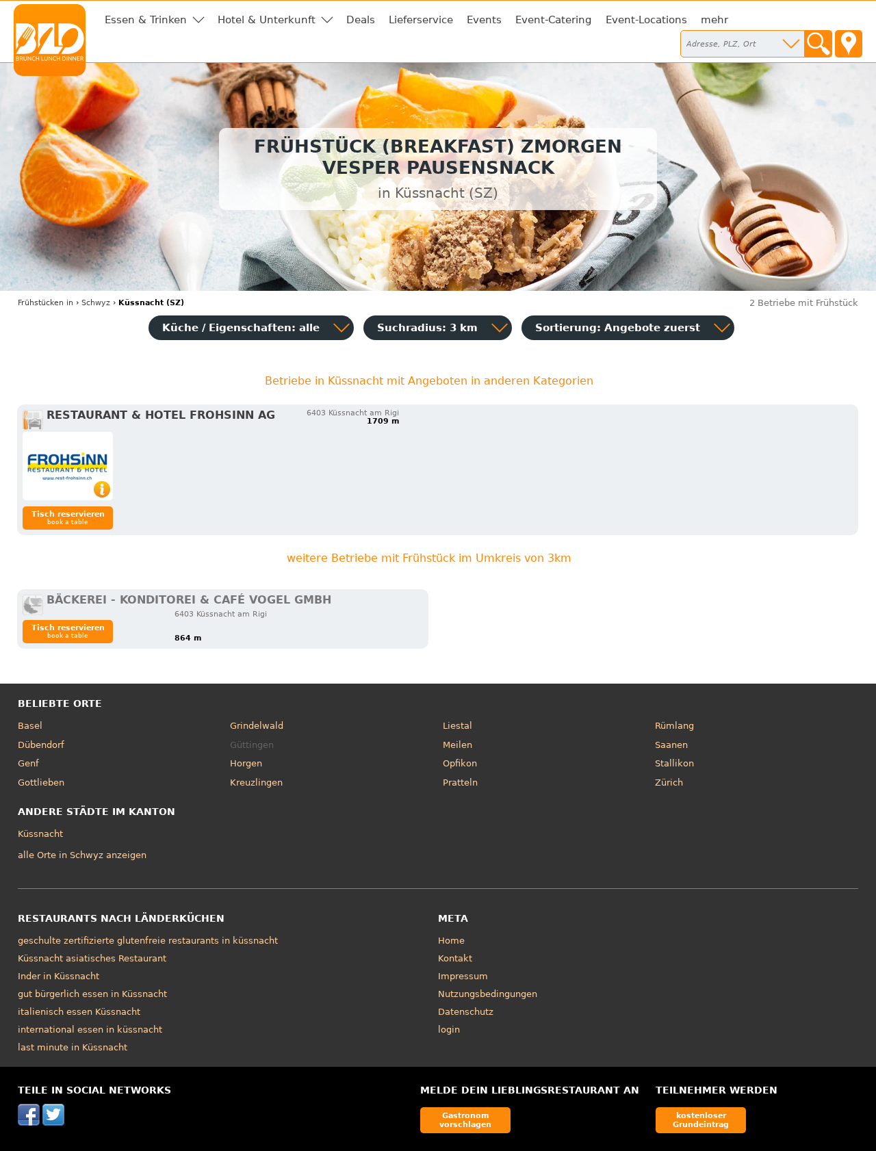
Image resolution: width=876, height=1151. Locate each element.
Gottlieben (41, 782)
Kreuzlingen (256, 782)
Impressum (463, 976)
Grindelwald (256, 726)
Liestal (457, 726)
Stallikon (674, 763)
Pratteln (460, 782)
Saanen (671, 745)
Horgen (246, 763)
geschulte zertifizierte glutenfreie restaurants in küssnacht (148, 940)
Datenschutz (465, 1012)
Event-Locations (646, 20)
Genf (28, 763)
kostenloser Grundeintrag (701, 1119)
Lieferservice (421, 20)
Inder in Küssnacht (58, 976)
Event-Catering (553, 20)
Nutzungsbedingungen (487, 994)
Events (484, 20)
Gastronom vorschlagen (465, 1119)
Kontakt (455, 958)
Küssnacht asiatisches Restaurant (92, 958)
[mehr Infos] (68, 466)
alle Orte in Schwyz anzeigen (82, 855)
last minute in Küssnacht (72, 1047)
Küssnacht (40, 834)
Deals (360, 20)
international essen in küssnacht (90, 1029)
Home (451, 940)
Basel (30, 726)
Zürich (669, 782)
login (449, 1029)
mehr (714, 20)
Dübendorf (41, 745)
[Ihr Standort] (848, 43)
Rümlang (674, 726)
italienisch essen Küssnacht (79, 1012)
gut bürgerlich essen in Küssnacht (92, 994)
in (45, 302)
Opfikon (460, 763)
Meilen (457, 745)
